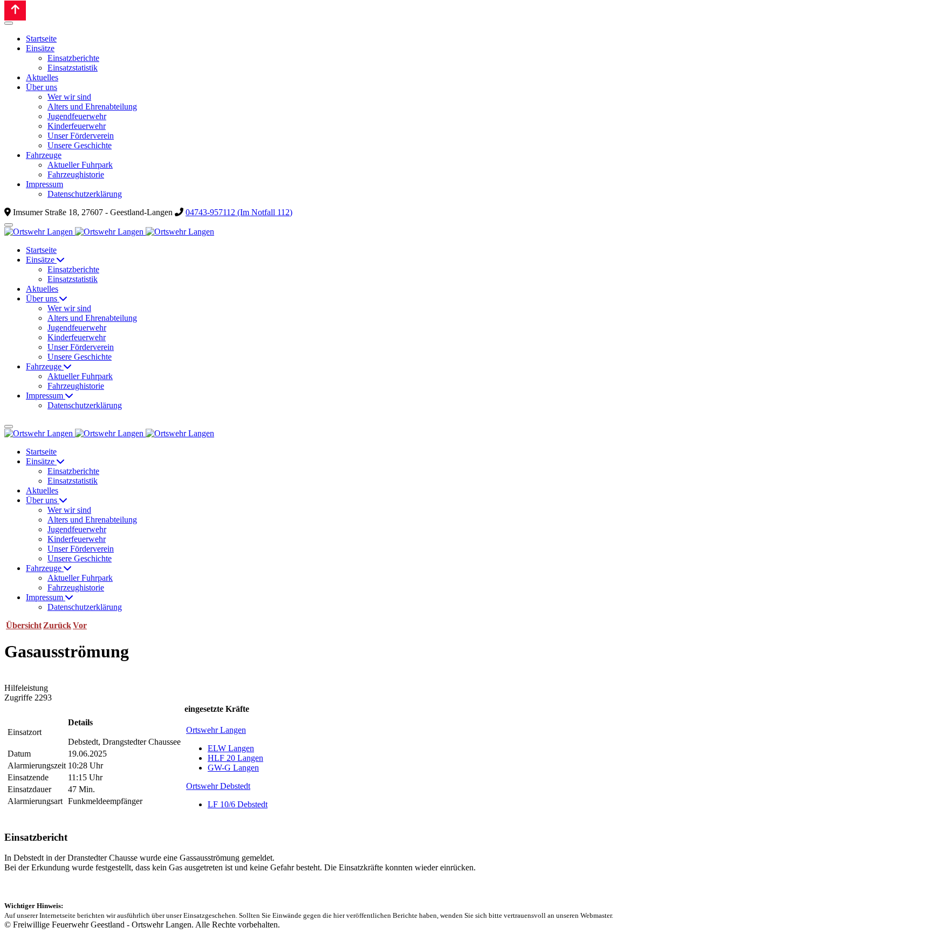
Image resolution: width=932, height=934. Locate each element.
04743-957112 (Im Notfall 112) (239, 212)
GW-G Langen (233, 767)
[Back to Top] (15, 10)
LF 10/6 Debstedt (238, 804)
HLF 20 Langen (235, 758)
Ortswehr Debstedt (218, 786)
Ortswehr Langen (216, 729)
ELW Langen (231, 748)
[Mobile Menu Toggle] (8, 23)
